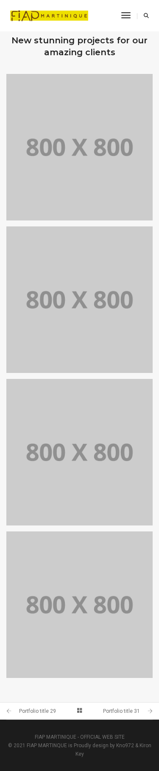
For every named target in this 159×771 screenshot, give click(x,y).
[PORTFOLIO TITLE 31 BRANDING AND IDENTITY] (79, 299)
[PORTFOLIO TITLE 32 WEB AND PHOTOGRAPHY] (79, 147)
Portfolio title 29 (37, 711)
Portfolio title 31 (121, 711)
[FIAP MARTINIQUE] (49, 15)
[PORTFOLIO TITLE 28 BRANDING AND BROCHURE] (79, 604)
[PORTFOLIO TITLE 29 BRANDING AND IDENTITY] (79, 452)
